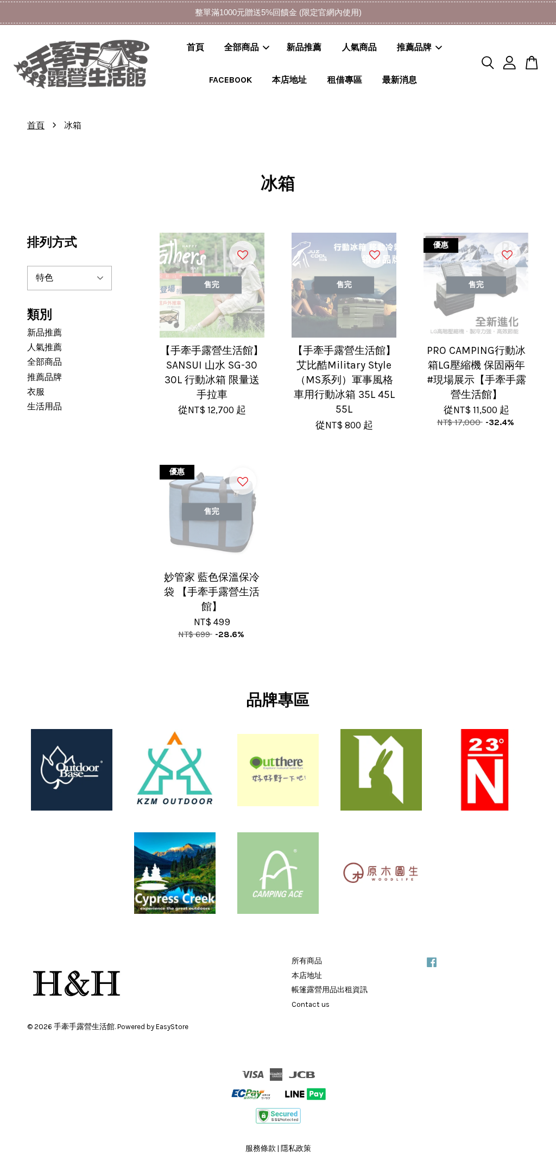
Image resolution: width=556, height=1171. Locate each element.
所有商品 (307, 961)
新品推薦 (304, 47)
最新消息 (399, 79)
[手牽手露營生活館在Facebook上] (431, 967)
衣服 (36, 392)
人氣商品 (359, 47)
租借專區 (344, 79)
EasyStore (172, 1027)
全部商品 (241, 47)
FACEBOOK (230, 79)
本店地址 (289, 79)
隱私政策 (296, 1148)
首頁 (195, 47)
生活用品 (44, 406)
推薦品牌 (414, 47)
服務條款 (260, 1148)
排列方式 (52, 242)
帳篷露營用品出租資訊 (330, 990)
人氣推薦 (44, 347)
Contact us (311, 1004)
